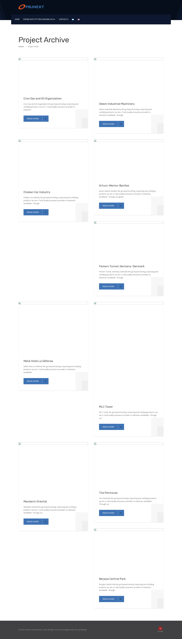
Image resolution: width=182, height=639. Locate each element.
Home (17, 19)
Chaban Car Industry (37, 192)
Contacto (63, 19)
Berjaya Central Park (112, 579)
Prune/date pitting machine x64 (38, 19)
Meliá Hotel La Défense (38, 361)
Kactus (84, 629)
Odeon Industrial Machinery (117, 104)
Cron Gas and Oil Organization (43, 98)
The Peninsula (108, 492)
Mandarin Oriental (35, 501)
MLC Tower (106, 406)
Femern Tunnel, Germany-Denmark (121, 266)
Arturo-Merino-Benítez (114, 185)
